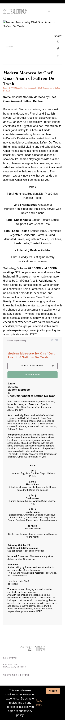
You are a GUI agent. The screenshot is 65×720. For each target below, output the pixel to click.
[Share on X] (58, 41)
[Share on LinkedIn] (58, 55)
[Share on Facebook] (58, 48)
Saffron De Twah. (50, 142)
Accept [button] (53, 691)
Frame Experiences (16, 341)
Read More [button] (39, 702)
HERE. (33, 334)
